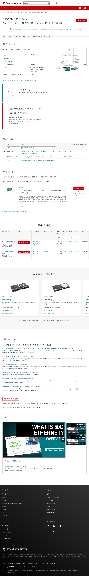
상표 (43, 563)
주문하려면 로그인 (78, 188)
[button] (4, 8)
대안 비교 (40, 108)
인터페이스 (9, 12)
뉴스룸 (4, 500)
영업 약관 (30, 563)
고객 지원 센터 (51, 503)
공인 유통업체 (6, 538)
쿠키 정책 (10, 563)
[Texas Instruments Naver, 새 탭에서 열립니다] (60, 526)
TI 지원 (32, 407)
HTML (79, 29)
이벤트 (4, 506)
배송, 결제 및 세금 (7, 532)
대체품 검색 (50, 500)
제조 (3, 512)
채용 (3, 497)
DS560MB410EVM (26, 190)
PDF (75, 29)
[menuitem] (80, 8)
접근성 (4, 563)
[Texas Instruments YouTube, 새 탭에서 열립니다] (60, 532)
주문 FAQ (4, 535)
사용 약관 (56, 403)
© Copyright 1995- (8, 566)
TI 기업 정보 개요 (7, 494)
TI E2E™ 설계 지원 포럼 (53, 497)
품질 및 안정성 (51, 509)
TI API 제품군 (6, 526)
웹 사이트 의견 (51, 563)
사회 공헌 (5, 515)
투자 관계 (5, 509)
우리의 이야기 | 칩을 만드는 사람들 (11, 503)
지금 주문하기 (81, 20)
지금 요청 (45, 93)
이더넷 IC (16, 12)
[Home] (11, 3)
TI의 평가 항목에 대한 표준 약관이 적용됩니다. (14, 212)
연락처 (49, 494)
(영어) (70, 29)
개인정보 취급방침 (21, 563)
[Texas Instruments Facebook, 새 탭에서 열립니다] (54, 526)
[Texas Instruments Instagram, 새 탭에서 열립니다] (48, 526)
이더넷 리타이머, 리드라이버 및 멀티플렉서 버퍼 (34, 12)
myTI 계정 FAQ (51, 512)
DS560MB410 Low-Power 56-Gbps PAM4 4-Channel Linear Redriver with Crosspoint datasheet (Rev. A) (40, 29)
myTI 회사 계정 (6, 529)
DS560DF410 (13, 117)
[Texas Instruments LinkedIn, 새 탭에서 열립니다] (48, 532)
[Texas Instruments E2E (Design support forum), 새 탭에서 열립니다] (54, 532)
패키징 (49, 506)
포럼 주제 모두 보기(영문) (11, 399)
